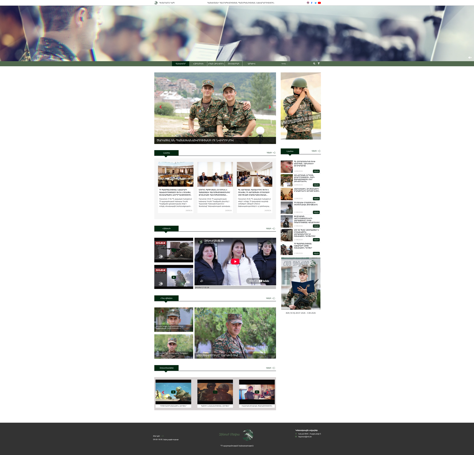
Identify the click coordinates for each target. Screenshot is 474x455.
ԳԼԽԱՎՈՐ (181, 63)
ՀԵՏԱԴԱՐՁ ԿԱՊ (167, 3)
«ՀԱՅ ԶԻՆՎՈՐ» (216, 63)
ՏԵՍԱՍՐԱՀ (233, 63)
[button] (269, 106)
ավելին (269, 152)
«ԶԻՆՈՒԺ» (198, 63)
